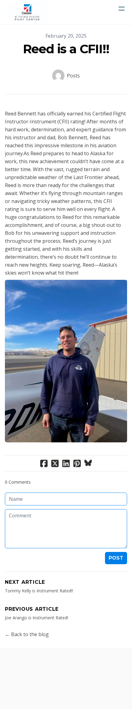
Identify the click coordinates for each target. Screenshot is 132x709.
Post (116, 558)
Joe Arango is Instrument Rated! (36, 618)
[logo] (27, 12)
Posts (73, 75)
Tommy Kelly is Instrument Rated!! (39, 591)
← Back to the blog (27, 634)
